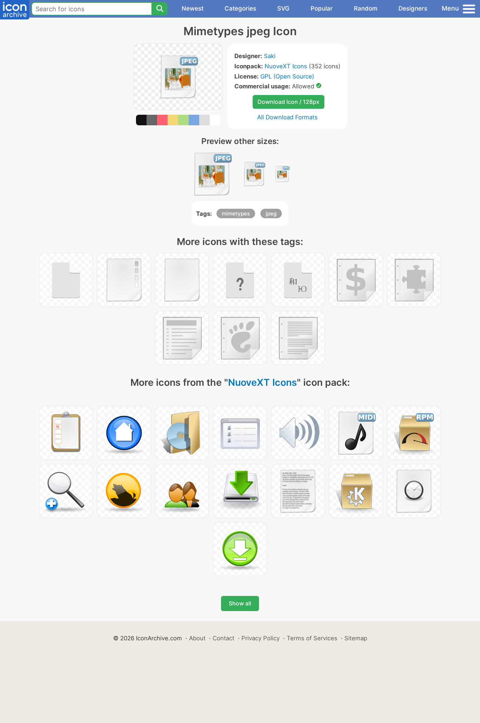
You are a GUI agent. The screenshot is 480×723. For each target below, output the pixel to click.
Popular (322, 8)
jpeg (271, 213)
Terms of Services (312, 638)
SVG (283, 8)
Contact (223, 638)
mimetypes (236, 213)
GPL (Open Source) (287, 76)
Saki (269, 55)
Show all (240, 603)
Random (365, 8)
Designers (412, 8)
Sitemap (355, 638)
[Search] (159, 8)
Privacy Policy (260, 638)
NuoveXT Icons (286, 66)
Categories (240, 8)
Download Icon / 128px (288, 101)
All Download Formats (287, 117)
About (197, 638)
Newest (192, 8)
